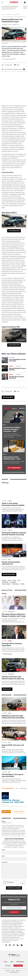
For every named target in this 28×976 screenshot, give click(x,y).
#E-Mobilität (5, 582)
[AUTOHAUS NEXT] (10, 408)
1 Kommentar (8, 65)
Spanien (14, 304)
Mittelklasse (14, 247)
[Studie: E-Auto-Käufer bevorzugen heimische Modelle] (14, 492)
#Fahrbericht (11, 674)
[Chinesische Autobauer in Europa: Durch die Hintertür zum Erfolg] (14, 521)
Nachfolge (11, 200)
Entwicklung (22, 256)
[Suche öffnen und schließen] (21, 2)
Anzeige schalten (19, 811)
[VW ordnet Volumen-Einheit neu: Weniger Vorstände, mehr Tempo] (14, 603)
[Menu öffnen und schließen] (2, 2)
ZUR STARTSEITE (8, 397)
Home (3, 14)
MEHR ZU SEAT (7, 689)
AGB (13, 970)
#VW (18, 580)
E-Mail (3, 849)
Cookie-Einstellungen (14, 972)
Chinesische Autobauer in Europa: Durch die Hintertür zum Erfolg (14, 534)
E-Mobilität (12, 138)
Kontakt (8, 965)
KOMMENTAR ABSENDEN (14, 888)
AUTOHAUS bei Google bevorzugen (13, 69)
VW (15, 151)
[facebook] (6, 945)
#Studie (10, 500)
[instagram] (10, 945)
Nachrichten (9, 14)
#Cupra (14, 580)
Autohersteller (16, 14)
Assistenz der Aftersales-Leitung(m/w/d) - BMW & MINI (13, 801)
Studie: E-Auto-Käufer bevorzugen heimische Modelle (13, 504)
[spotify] (21, 945)
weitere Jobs (6, 811)
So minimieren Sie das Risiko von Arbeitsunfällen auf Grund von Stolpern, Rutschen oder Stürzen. (12, 435)
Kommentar (4, 862)
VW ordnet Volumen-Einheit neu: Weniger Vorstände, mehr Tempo (14, 615)
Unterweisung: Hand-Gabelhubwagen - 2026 (11, 458)
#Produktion (13, 582)
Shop (5, 962)
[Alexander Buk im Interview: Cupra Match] (14, 632)
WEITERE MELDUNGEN (9, 574)
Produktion (14, 194)
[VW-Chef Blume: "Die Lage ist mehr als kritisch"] (14, 763)
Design (10, 241)
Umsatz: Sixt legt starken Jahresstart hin (11, 563)
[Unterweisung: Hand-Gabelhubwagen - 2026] (14, 446)
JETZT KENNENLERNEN (14, 468)
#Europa (5, 483)
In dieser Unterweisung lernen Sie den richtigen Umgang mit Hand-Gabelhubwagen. (14, 462)
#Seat (9, 580)
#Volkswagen (15, 584)
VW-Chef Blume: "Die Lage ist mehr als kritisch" (12, 775)
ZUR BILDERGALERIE (14, 230)
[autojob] (23, 788)
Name (3, 856)
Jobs (11, 962)
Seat (5, 107)
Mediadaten (20, 962)
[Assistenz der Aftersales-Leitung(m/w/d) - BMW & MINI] (5, 795)
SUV (18, 134)
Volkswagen (10, 111)
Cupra (12, 115)
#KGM (9, 713)
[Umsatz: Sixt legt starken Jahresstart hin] (14, 550)
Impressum (8, 970)
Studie (3, 143)
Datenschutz (18, 970)
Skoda (3, 293)
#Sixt (9, 559)
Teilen (18, 65)
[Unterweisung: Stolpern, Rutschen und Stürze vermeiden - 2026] (14, 417)
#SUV (9, 742)
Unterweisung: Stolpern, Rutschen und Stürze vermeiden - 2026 (12, 429)
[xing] (14, 945)
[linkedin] (18, 945)
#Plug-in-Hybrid (6, 584)
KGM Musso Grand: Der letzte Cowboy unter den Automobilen (13, 717)
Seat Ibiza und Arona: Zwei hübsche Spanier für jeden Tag (13, 678)
